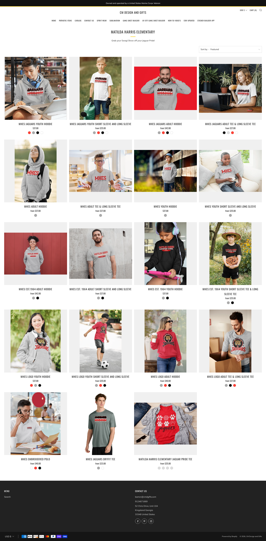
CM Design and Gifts (133, 12)
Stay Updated (189, 20)
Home (54, 20)
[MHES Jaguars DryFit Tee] (100, 423)
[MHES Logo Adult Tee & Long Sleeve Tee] (230, 341)
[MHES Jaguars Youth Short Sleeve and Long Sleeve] (100, 88)
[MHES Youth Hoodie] (165, 171)
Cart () (253, 10)
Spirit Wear (102, 20)
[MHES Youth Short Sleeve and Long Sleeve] (230, 171)
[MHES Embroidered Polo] (35, 423)
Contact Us (89, 20)
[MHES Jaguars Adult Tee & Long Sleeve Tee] (230, 88)
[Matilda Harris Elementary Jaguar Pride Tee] (165, 423)
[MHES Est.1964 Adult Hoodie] (35, 253)
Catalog (78, 20)
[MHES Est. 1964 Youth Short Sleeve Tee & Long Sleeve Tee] (230, 253)
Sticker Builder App (205, 20)
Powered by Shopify (229, 536)
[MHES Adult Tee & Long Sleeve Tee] (100, 171)
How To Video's (174, 20)
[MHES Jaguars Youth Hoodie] (35, 88)
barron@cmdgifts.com (145, 497)
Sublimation (115, 20)
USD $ (242, 10)
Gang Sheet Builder (131, 20)
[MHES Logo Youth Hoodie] (35, 341)
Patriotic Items (65, 20)
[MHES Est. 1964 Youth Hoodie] (165, 253)
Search (7, 497)
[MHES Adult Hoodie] (35, 171)
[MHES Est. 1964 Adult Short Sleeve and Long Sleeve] (100, 253)
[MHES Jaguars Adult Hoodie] (165, 88)
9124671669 (141, 501)
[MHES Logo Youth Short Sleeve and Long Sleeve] (100, 341)
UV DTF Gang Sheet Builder (153, 20)
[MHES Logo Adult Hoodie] (165, 341)
